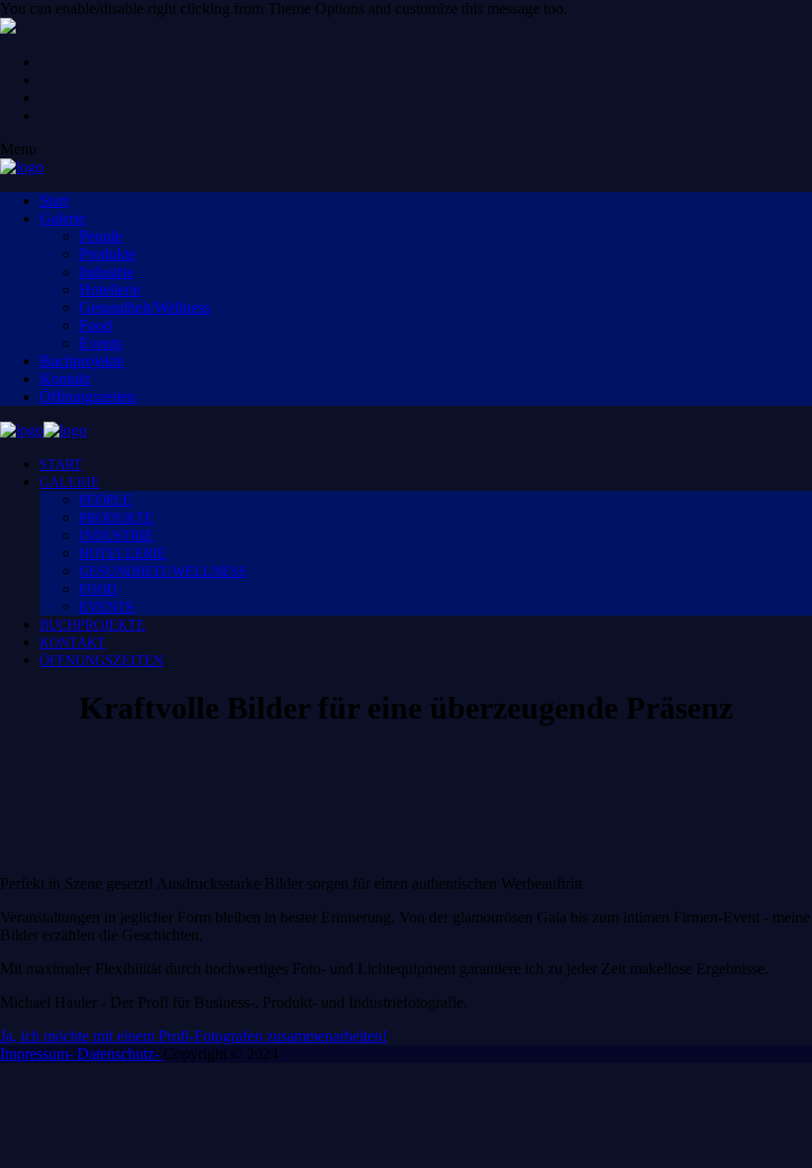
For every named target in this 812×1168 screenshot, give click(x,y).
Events (100, 343)
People (100, 236)
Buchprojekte (82, 360)
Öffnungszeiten (88, 396)
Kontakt (65, 378)
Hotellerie (110, 289)
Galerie (62, 218)
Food (95, 325)
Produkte (107, 253)
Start (54, 200)
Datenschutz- (120, 1053)
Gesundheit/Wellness (144, 307)
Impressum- (38, 1053)
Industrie (106, 271)
